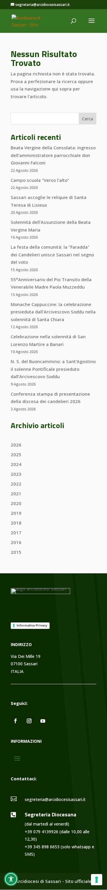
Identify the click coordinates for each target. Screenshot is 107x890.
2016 (16, 542)
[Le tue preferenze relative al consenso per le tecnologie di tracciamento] (96, 879)
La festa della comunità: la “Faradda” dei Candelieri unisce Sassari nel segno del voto (52, 254)
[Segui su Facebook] (15, 721)
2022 (16, 484)
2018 (16, 523)
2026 (16, 445)
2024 (16, 464)
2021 (16, 493)
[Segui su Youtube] (43, 721)
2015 (16, 552)
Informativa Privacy (32, 625)
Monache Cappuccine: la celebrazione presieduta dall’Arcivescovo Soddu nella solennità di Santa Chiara (53, 311)
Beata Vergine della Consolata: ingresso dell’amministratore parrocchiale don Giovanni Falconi (53, 155)
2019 (16, 513)
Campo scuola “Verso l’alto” (40, 180)
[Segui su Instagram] (29, 721)
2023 (16, 474)
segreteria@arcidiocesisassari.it (55, 799)
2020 (16, 503)
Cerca (87, 119)
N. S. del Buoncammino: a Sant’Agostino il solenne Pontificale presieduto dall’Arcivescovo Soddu (53, 368)
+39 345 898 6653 (42, 846)
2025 (16, 454)
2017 (16, 532)
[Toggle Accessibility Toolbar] (11, 879)
